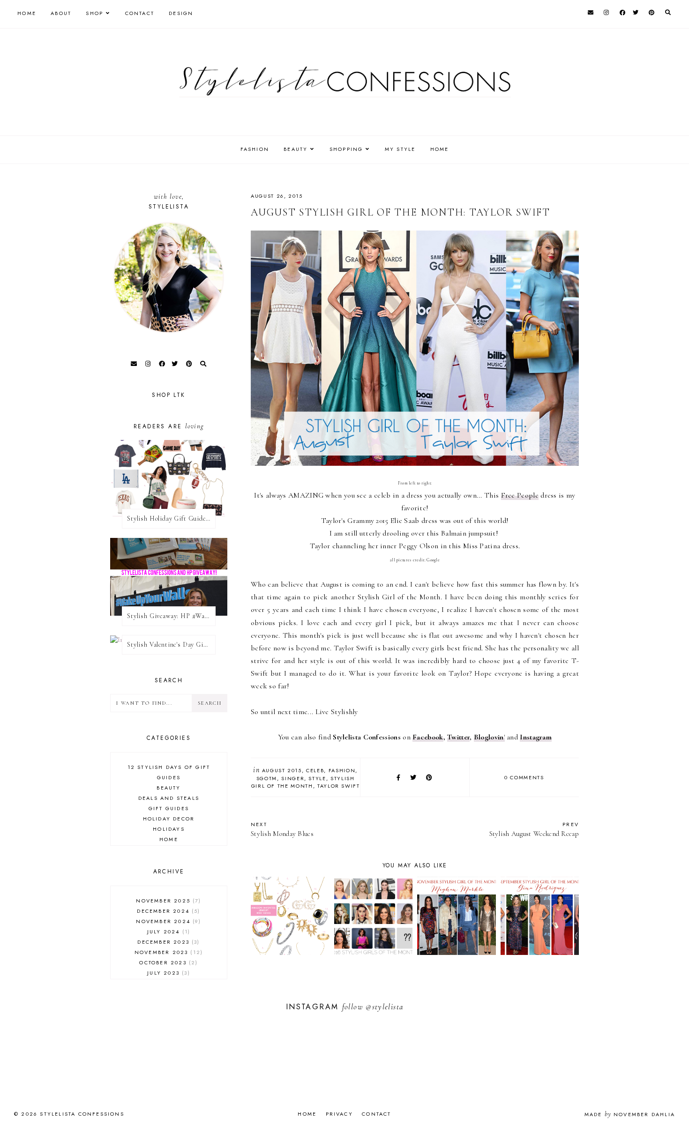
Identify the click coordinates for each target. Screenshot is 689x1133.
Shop (94, 13)
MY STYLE (400, 149)
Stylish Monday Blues (282, 829)
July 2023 (167, 972)
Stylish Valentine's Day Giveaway (171, 644)
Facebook (427, 737)
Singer (292, 778)
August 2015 (282, 770)
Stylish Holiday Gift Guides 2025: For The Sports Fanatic (171, 518)
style (317, 778)
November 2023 (168, 952)
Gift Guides (169, 808)
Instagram (536, 737)
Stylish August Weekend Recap (534, 829)
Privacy (339, 1114)
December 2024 (167, 911)
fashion (342, 770)
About (61, 13)
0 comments (524, 777)
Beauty (168, 787)
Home (26, 13)
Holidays (169, 829)
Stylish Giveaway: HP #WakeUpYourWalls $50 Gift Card (171, 616)
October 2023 (167, 962)
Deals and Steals (168, 798)
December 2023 (167, 942)
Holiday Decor (169, 818)
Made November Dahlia (629, 1114)
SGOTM (266, 778)
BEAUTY (295, 149)
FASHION (254, 149)
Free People (520, 495)
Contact (139, 13)
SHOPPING (346, 149)
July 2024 (167, 931)
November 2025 (167, 900)
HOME (439, 149)
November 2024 (167, 921)
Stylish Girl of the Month (303, 782)
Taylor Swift (338, 786)
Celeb (315, 770)
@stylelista (384, 1007)
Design (181, 13)
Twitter (458, 737)
